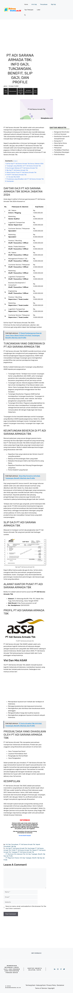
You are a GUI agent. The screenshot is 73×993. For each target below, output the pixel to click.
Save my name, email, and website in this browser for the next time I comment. (26, 907)
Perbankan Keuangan (61, 152)
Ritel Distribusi (59, 154)
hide (15, 161)
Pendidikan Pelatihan (61, 150)
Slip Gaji (53, 4)
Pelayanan (58, 148)
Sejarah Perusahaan (28, 91)
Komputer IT (58, 141)
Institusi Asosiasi (60, 134)
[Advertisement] (36, 32)
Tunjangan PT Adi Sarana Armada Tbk (22, 852)
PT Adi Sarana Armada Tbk (20, 91)
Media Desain (59, 145)
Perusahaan (43, 4)
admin (5, 86)
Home (26, 4)
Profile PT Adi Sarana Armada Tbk (21, 850)
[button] (25, 15)
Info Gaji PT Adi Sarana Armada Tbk (16, 848)
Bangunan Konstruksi (61, 132)
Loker (38, 10)
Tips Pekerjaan (28, 10)
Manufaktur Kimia (60, 143)
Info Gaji (34, 4)
